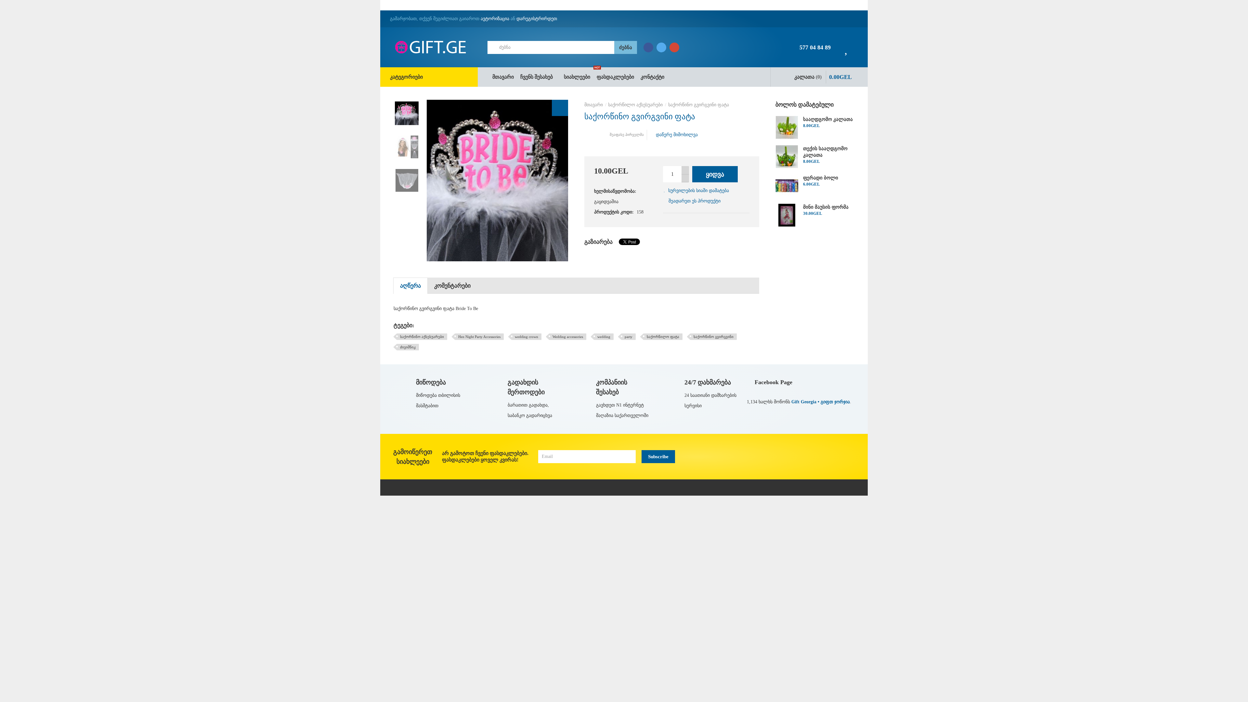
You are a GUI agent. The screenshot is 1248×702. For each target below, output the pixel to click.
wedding (603, 337)
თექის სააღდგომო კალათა (825, 152)
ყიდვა (715, 174)
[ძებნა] (625, 47)
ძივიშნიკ (408, 347)
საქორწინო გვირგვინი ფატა (698, 104)
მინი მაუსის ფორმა (826, 207)
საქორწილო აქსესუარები (635, 104)
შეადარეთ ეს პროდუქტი (695, 201)
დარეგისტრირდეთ (536, 18)
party (628, 337)
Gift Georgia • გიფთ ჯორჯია (820, 401)
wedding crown (526, 337)
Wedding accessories (567, 337)
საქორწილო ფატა (663, 337)
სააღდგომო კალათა (828, 119)
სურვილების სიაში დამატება (698, 190)
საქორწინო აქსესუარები (422, 337)
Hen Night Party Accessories (479, 337)
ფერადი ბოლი (820, 177)
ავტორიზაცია (495, 18)
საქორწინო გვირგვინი (714, 337)
